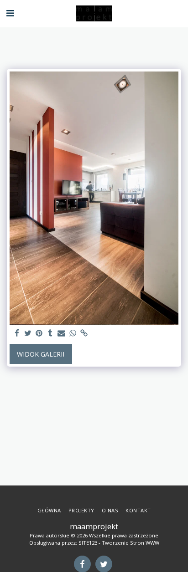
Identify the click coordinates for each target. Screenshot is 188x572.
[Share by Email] (61, 333)
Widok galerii (40, 354)
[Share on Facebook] (17, 333)
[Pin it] (39, 333)
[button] (10, 13)
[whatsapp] (73, 333)
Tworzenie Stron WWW (130, 542)
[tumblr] (51, 333)
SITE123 (87, 542)
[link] (84, 333)
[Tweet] (28, 333)
